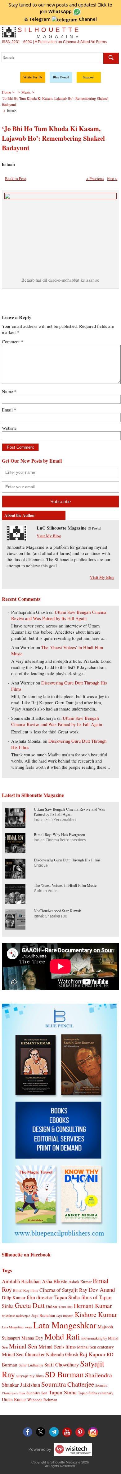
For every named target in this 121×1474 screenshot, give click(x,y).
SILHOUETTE (49, 32)
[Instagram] (93, 1432)
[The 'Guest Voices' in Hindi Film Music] (15, 902)
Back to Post (15, 178)
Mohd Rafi (62, 1336)
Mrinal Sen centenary (95, 1347)
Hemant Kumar (93, 1305)
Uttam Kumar (14, 1399)
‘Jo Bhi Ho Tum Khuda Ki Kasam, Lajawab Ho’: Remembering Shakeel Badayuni (53, 138)
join (56, 11)
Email (9, 410)
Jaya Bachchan (43, 1315)
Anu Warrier (22, 647)
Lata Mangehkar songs (17, 1327)
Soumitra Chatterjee (67, 1383)
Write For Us (32, 77)
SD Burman (64, 1374)
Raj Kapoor (92, 1354)
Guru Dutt (66, 1307)
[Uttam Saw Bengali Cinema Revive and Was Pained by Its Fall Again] (15, 826)
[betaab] (60, 197)
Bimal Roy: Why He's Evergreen (59, 834)
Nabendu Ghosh (62, 1354)
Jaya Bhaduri (65, 1315)
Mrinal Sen (23, 1346)
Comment (12, 342)
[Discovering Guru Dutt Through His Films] (15, 876)
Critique (41, 865)
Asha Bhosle (54, 1281)
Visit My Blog (49, 536)
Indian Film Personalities (55, 819)
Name (9, 391)
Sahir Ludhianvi (31, 1364)
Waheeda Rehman (42, 1399)
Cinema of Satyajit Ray (63, 1289)
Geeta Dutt (30, 1305)
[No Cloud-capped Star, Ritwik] (15, 927)
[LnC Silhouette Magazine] (17, 539)
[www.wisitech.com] (72, 1449)
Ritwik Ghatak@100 (50, 916)
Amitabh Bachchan (21, 1281)
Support (89, 77)
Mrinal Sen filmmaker (23, 1354)
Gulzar (52, 1306)
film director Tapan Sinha (53, 1297)
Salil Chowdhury (61, 1364)
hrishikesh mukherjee (16, 1315)
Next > (112, 178)
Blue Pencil (61, 77)
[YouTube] (67, 1432)
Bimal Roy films (25, 1290)
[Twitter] (41, 1432)
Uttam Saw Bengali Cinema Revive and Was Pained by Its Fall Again (58, 615)
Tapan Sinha (63, 1392)
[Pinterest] (80, 1432)
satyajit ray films (30, 1376)
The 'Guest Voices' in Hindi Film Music (65, 885)
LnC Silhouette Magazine (62, 528)
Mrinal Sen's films (57, 1346)
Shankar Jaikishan (21, 1384)
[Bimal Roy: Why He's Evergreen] (15, 851)
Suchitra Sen (36, 1393)
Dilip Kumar (13, 1297)
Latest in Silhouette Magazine (33, 795)
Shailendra (98, 1375)
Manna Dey (32, 1338)
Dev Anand (101, 1289)
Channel (63, 19)
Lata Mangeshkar (64, 1325)
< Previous (95, 178)
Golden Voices (46, 890)
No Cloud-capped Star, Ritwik (57, 910)
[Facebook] (28, 1432)
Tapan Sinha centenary (95, 1392)
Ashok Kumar (80, 1281)
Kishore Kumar (96, 1314)
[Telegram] (54, 1432)
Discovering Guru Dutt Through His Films (67, 860)
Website (9, 428)
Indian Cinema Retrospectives (60, 840)
